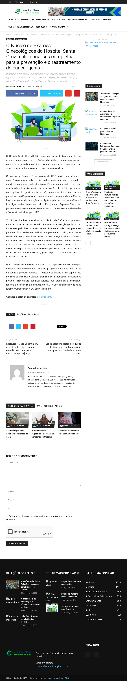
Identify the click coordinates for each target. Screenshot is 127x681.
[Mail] (113, 2)
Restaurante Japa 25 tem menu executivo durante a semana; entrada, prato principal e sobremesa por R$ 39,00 (22, 348)
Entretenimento (40, 19)
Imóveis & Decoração (78, 19)
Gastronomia (59, 19)
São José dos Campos (110, 187)
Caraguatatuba (111, 219)
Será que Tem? (44, 296)
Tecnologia (41, 27)
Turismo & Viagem (59, 27)
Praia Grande (91, 219)
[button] (117, 23)
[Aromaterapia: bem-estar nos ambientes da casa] (17, 420)
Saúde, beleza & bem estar (20, 27)
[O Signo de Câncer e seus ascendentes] (52, 599)
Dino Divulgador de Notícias (28, 314)
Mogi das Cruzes (93, 619)
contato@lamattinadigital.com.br (52, 666)
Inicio (8, 34)
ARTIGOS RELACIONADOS (20, 406)
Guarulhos (90, 614)
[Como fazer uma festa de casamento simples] (69, 420)
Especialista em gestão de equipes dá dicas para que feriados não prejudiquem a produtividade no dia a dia (63, 348)
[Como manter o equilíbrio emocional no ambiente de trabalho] (43, 420)
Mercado (107, 19)
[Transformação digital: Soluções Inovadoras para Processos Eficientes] (91, 96)
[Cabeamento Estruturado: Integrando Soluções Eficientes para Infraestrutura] (91, 146)
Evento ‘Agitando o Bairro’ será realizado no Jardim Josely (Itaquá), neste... (93, 197)
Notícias (96, 19)
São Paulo (90, 605)
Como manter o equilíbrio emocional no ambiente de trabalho (43, 434)
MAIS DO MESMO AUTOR (49, 406)
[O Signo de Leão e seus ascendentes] (52, 584)
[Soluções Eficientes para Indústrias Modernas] (91, 131)
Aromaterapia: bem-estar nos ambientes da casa (17, 434)
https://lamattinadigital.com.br (38, 372)
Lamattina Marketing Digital (58, 678)
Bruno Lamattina (18, 86)
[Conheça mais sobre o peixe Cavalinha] (52, 608)
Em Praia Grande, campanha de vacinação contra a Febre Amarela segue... (93, 228)
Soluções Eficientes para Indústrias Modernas (109, 131)
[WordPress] (118, 2)
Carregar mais (102, 161)
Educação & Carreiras (18, 19)
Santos (88, 610)
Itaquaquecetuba (93, 188)
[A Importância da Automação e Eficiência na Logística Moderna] (91, 114)
